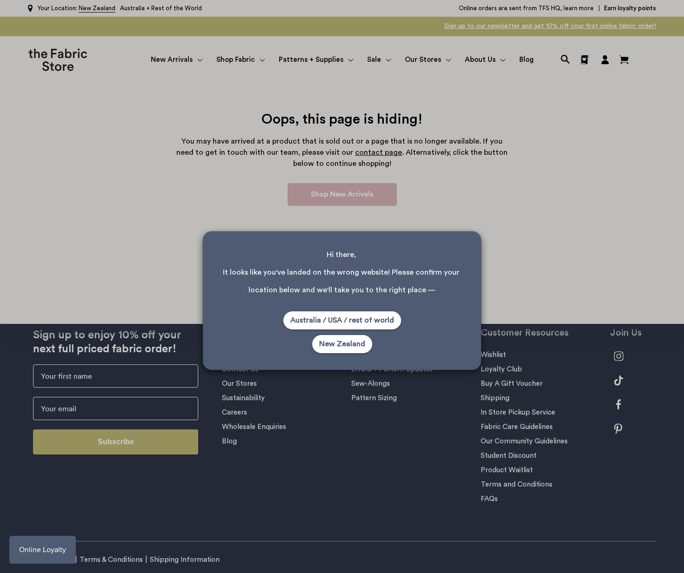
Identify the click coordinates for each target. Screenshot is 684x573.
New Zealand (342, 344)
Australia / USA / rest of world (342, 320)
